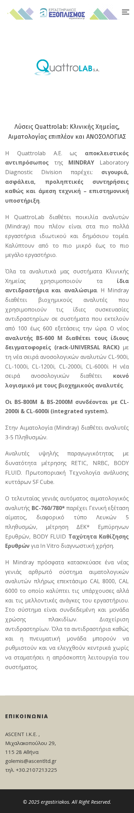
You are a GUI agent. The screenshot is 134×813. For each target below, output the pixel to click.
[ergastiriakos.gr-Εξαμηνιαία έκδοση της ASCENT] (62, 11)
